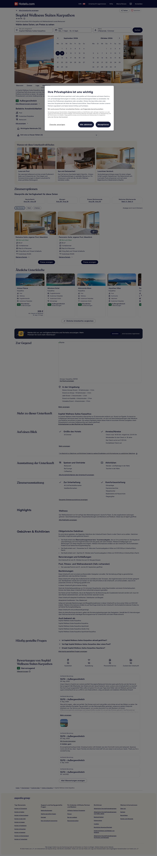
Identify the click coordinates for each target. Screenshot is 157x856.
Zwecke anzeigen (57, 124)
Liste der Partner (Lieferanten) (58, 117)
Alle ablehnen (86, 124)
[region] (79, 108)
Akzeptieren (103, 124)
